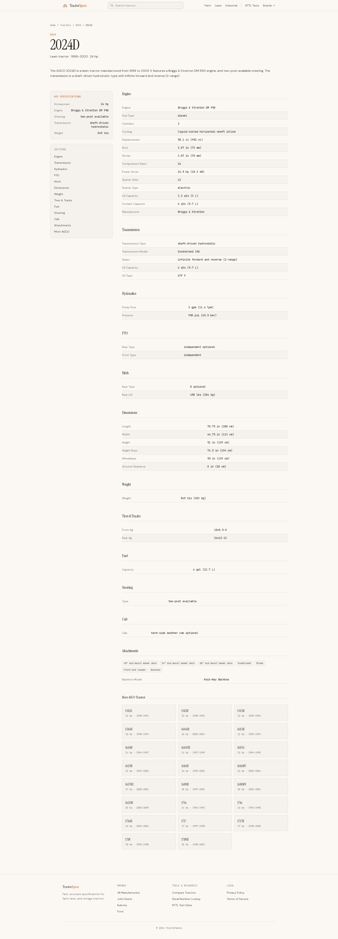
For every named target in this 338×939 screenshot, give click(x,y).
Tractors (65, 25)
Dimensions (61, 188)
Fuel (56, 206)
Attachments (62, 225)
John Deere (124, 899)
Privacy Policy (236, 892)
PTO (56, 175)
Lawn (218, 5)
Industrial (231, 5)
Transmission (62, 162)
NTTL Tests (252, 5)
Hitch (57, 181)
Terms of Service (237, 899)
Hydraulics (60, 169)
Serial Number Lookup (186, 899)
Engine (58, 156)
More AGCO (61, 231)
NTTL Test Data (182, 905)
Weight (58, 194)
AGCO (78, 25)
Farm (208, 5)
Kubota (122, 905)
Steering (59, 213)
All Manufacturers (128, 892)
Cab (56, 219)
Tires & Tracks (63, 200)
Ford (120, 911)
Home (53, 25)
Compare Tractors (184, 892)
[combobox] (145, 5)
